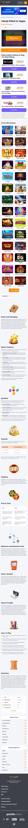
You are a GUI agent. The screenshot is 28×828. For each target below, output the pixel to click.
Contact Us (4, 791)
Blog (2, 794)
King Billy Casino (20, 61)
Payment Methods (5, 801)
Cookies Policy (4, 789)
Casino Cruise (20, 87)
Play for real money (14, 50)
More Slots (14, 290)
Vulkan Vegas (20, 102)
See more (13, 711)
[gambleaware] (14, 814)
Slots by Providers (5, 798)
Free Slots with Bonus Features (9, 804)
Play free (14, 38)
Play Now (14, 69)
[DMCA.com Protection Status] (14, 819)
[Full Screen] (9, 27)
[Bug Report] (5, 27)
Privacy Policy (4, 786)
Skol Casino (20, 74)
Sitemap (3, 807)
